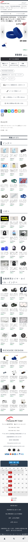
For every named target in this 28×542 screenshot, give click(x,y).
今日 (11, 462)
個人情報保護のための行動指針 (14, 513)
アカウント (4, 538)
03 (7, 474)
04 (11, 474)
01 (26, 470)
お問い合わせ (14, 522)
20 (18, 483)
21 (22, 483)
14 (22, 479)
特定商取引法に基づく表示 (14, 509)
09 (3, 479)
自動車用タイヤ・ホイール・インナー (12, 74)
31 (22, 470)
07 (22, 474)
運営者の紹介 (14, 505)
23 (3, 487)
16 (3, 483)
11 (11, 479)
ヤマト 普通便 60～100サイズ (15, 85)
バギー (3, 78)
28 (11, 470)
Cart (22, 537)
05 (15, 474)
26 (3, 470)
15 (26, 479)
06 (18, 474)
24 (7, 487)
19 (15, 483)
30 (18, 470)
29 (15, 470)
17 (7, 483)
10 (7, 479)
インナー (11, 78)
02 (3, 474)
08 (26, 474)
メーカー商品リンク (15, 91)
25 (11, 487)
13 (18, 479)
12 (15, 479)
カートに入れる (14, 59)
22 (26, 483)
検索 (14, 538)
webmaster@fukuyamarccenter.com (14, 446)
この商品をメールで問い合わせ (15, 97)
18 (11, 483)
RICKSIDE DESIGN (15, 6)
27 (7, 470)
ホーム (2, 6)
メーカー (7, 6)
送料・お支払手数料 (14, 518)
